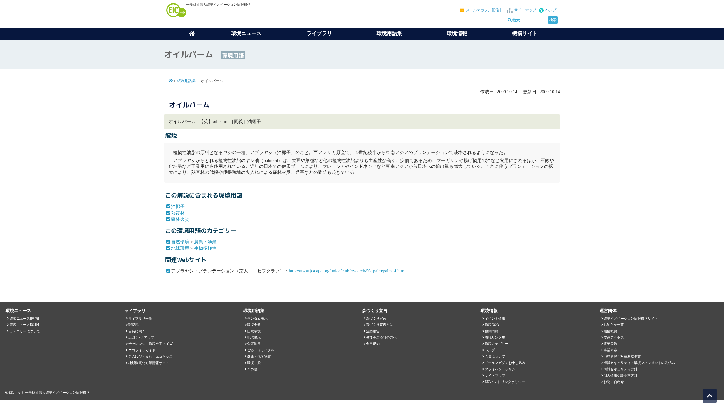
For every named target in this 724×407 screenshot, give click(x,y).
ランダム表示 (257, 319)
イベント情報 (495, 319)
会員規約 (373, 344)
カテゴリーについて (25, 331)
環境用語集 (389, 33)
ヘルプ (550, 10)
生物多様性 (205, 248)
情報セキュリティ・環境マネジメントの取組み (639, 363)
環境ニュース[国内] (24, 319)
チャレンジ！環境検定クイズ (150, 344)
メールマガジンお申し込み (505, 363)
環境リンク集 (495, 337)
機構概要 (610, 331)
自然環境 (180, 241)
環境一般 (254, 363)
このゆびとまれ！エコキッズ (150, 356)
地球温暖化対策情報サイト (148, 363)
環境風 (133, 325)
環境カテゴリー (496, 344)
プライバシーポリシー (502, 369)
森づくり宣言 (376, 319)
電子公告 (610, 344)
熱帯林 (178, 213)
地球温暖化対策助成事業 (622, 356)
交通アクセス (614, 337)
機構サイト (525, 33)
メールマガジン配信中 (484, 10)
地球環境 (180, 248)
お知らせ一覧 (614, 325)
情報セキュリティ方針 (620, 369)
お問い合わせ (614, 382)
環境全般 (254, 325)
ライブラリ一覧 (140, 319)
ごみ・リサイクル (260, 350)
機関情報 (491, 331)
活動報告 (373, 331)
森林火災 (180, 219)
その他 (252, 369)
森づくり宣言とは (379, 325)
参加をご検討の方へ (381, 337)
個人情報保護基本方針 (620, 376)
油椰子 (178, 206)
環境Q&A (492, 325)
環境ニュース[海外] (24, 325)
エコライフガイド (142, 350)
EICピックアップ (141, 337)
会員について (495, 356)
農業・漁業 (205, 241)
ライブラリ (319, 33)
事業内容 (610, 350)
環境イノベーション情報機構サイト (631, 319)
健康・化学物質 (259, 356)
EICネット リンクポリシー (505, 382)
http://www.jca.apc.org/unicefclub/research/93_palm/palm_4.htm (346, 271)
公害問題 (254, 344)
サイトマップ (525, 10)
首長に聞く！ (138, 331)
